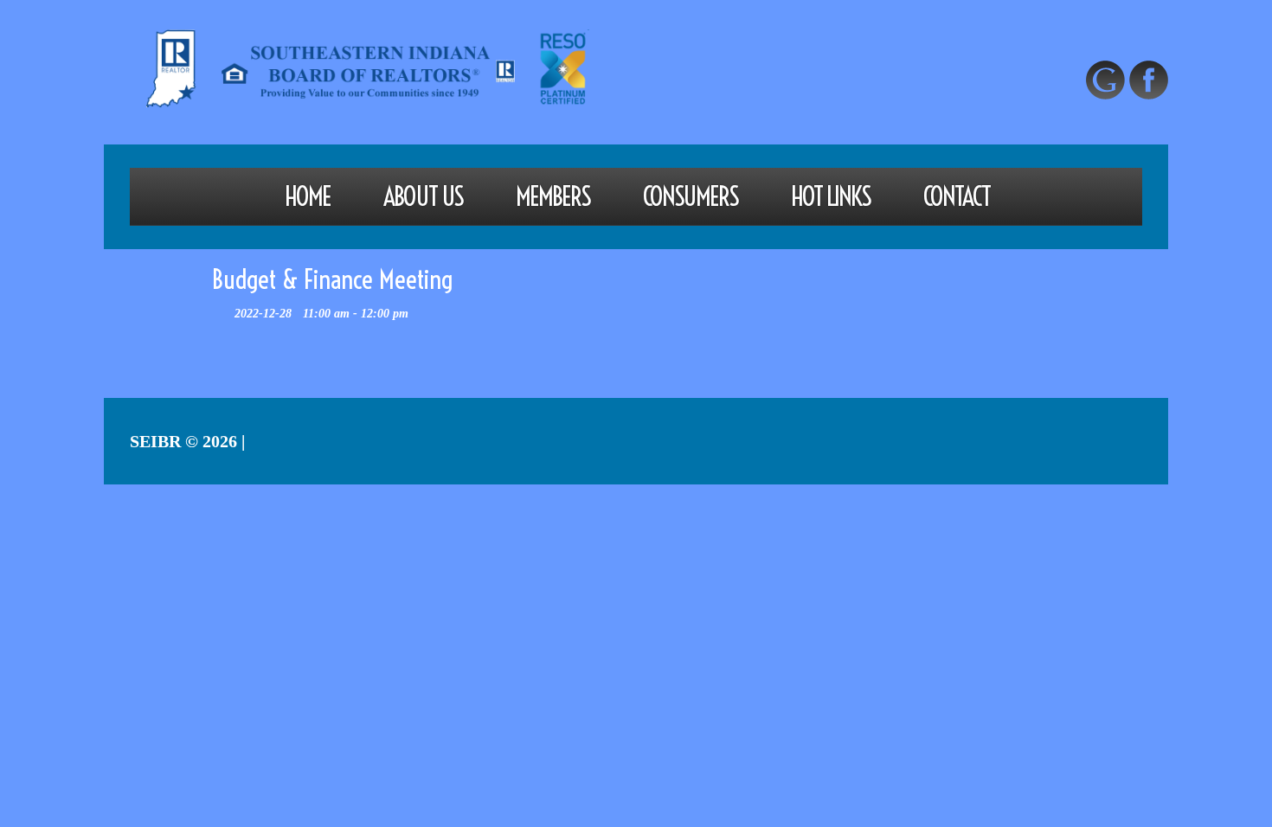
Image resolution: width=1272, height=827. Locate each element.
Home (308, 196)
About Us (423, 196)
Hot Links (830, 196)
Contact (956, 196)
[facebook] (1148, 80)
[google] (1105, 80)
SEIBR (155, 441)
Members (553, 196)
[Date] (221, 309)
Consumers (690, 196)
